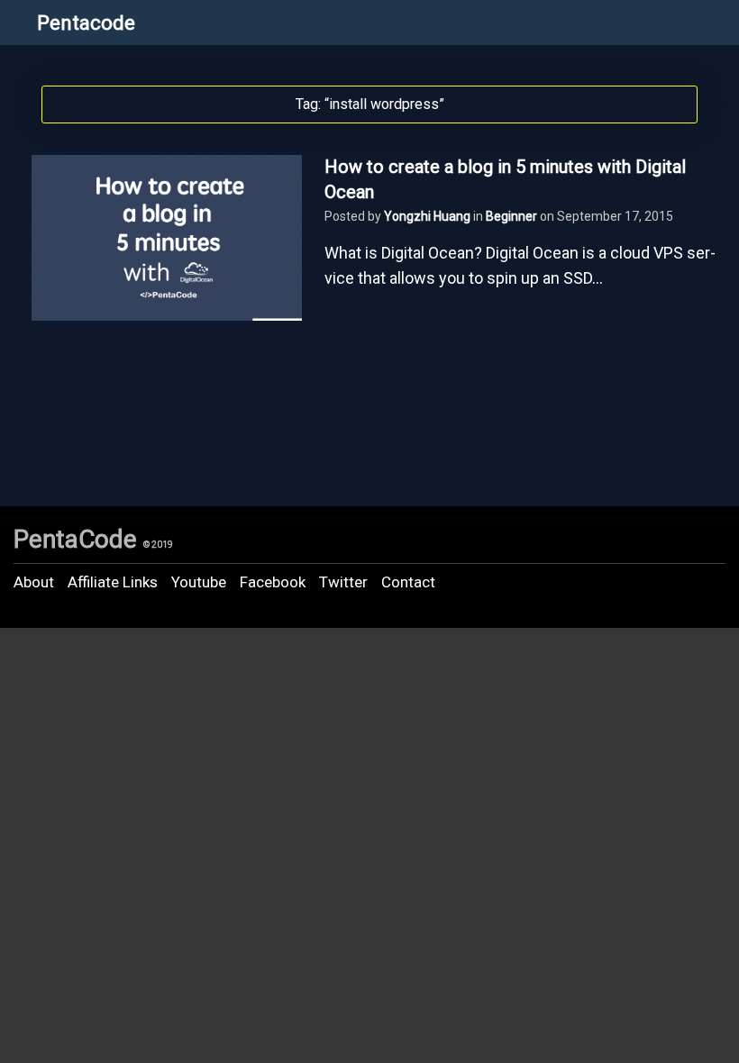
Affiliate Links (113, 582)
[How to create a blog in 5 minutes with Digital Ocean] (167, 314)
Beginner (511, 216)
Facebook (273, 582)
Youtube (198, 582)
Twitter (343, 582)
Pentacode (86, 23)
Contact (408, 582)
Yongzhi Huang (427, 216)
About (34, 582)
